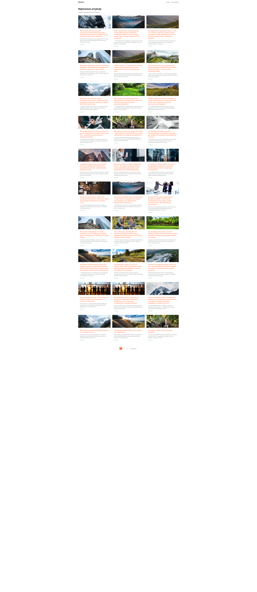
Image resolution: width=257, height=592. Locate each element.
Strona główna (175, 2)
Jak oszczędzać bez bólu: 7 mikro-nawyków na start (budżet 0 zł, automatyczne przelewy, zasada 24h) (94, 299)
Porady (168, 2)
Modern (81, 2)
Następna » (134, 348)
